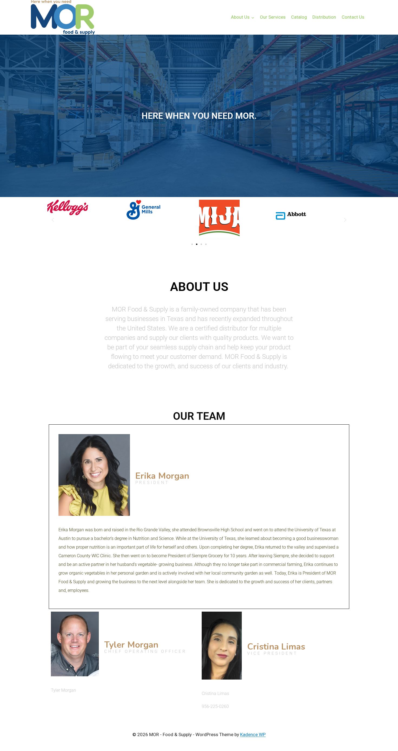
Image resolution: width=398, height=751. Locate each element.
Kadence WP (253, 734)
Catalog (299, 17)
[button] (53, 220)
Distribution (324, 17)
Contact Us (353, 17)
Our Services (273, 17)
